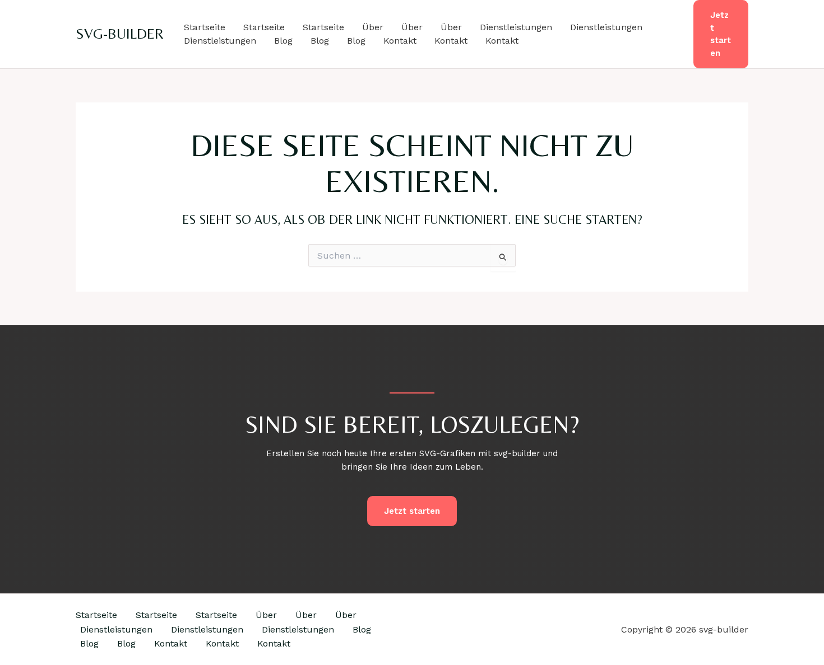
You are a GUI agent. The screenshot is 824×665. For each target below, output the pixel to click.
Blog (283, 40)
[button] (720, 34)
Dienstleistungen (516, 27)
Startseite (204, 27)
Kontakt (399, 40)
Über (372, 27)
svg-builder (120, 33)
